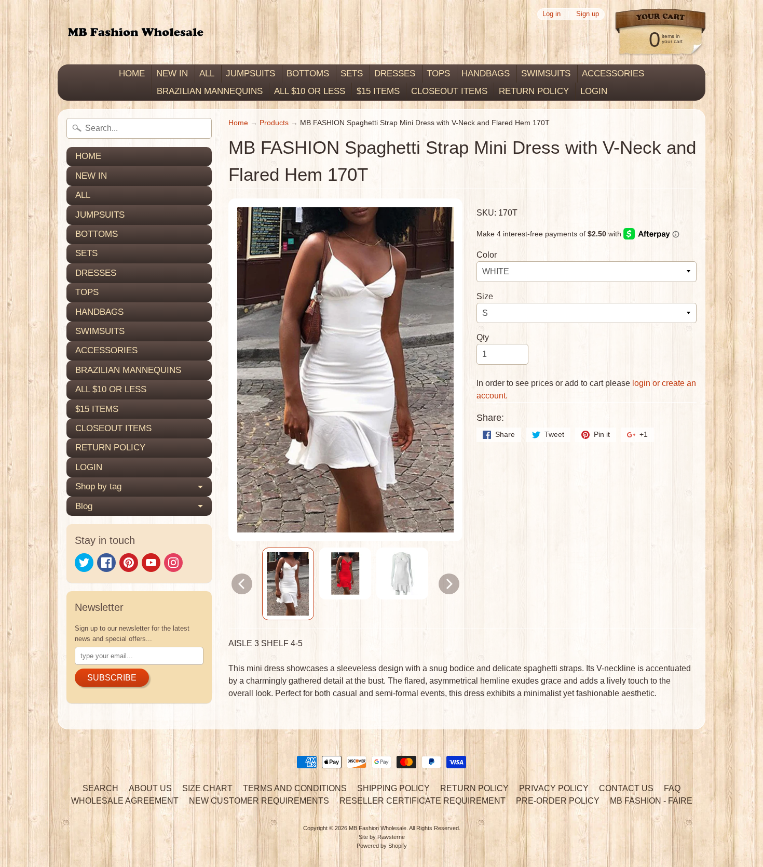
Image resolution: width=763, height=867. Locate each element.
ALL (206, 73)
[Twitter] (84, 562)
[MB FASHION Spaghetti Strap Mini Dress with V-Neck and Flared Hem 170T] (288, 584)
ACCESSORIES (613, 73)
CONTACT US (626, 788)
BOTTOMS (308, 73)
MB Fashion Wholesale (377, 828)
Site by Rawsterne (382, 837)
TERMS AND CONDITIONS (295, 788)
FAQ (672, 788)
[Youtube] (151, 562)
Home (238, 123)
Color (486, 254)
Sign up (587, 14)
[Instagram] (173, 562)
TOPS (438, 73)
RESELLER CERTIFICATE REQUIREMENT (422, 800)
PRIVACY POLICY (554, 788)
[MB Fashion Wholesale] (135, 32)
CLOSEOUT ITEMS (449, 91)
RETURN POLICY (534, 91)
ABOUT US (150, 788)
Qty (482, 337)
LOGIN (593, 91)
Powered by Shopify (382, 846)
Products (274, 123)
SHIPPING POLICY (393, 788)
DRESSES (394, 73)
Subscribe (112, 677)
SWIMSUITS (545, 73)
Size (484, 296)
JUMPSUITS (250, 73)
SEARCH (100, 788)
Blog (83, 506)
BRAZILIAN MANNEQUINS (210, 91)
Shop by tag (98, 486)
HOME (132, 73)
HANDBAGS (485, 73)
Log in (551, 14)
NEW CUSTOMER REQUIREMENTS (259, 800)
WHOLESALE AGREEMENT (125, 800)
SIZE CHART (207, 788)
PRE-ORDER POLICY (558, 800)
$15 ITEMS (378, 91)
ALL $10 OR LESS (309, 91)
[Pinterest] (128, 562)
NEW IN (172, 73)
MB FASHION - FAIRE (651, 800)
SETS (351, 73)
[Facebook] (106, 562)
